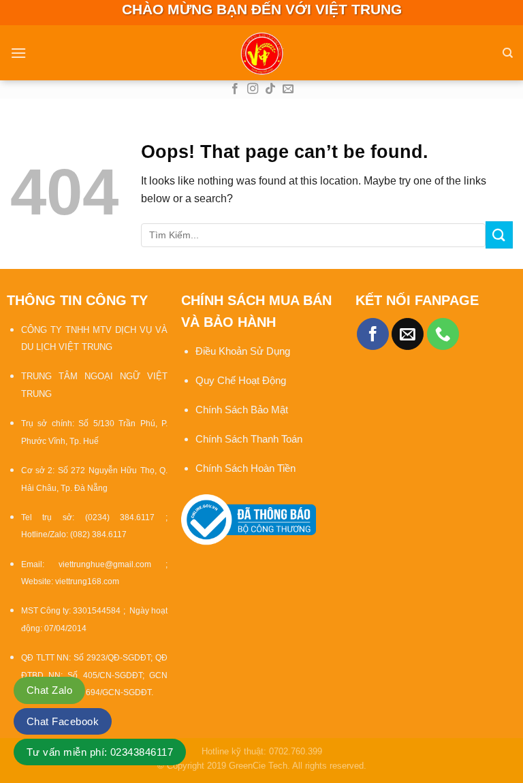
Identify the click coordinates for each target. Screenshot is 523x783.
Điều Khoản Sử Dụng (242, 351)
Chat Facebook (63, 721)
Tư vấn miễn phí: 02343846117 (100, 752)
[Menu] (18, 52)
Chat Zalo (49, 690)
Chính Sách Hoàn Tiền (245, 468)
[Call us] (443, 334)
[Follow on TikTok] (270, 89)
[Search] (508, 53)
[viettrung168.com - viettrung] (261, 53)
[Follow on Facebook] (234, 89)
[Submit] (499, 234)
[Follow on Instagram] (252, 89)
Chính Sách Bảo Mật (243, 409)
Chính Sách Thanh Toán (248, 439)
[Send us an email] (288, 89)
